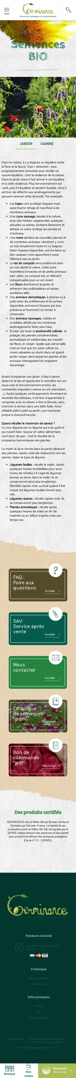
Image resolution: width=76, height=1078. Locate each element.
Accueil (30, 34)
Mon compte (28, 1074)
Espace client (39, 984)
